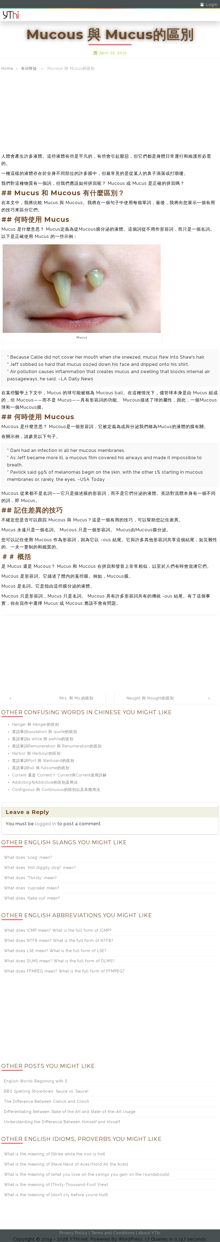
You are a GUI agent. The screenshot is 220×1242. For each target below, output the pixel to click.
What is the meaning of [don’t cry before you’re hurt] (56, 1195)
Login (211, 4)
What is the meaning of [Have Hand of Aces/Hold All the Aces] (66, 1164)
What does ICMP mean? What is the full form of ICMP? (58, 930)
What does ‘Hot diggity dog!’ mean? (40, 867)
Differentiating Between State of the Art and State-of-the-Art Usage (69, 1112)
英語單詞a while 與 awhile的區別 (43, 739)
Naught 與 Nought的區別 (150, 698)
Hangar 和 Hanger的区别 (35, 724)
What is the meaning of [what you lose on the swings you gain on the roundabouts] (86, 1174)
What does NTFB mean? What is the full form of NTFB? (58, 940)
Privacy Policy (73, 1233)
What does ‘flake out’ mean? (32, 898)
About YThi (149, 1233)
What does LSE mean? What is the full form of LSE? (55, 951)
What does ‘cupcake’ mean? (32, 888)
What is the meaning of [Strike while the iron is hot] (54, 1154)
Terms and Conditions (113, 1233)
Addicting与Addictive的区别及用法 (45, 782)
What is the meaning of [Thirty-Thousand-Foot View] (56, 1184)
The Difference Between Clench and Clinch (46, 1101)
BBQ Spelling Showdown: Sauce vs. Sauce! (46, 1091)
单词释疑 (29, 68)
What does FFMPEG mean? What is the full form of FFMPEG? (64, 971)
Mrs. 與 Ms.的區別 (76, 698)
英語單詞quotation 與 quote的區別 (44, 731)
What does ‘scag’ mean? (28, 857)
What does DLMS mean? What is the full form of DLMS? (59, 961)
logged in (45, 823)
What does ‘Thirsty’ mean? (30, 878)
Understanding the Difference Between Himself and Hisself (62, 1122)
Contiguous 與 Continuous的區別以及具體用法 (56, 789)
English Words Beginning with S (35, 1081)
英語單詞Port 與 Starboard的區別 (43, 760)
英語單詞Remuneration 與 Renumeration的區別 (57, 746)
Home (7, 68)
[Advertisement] (110, 112)
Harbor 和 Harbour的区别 (36, 753)
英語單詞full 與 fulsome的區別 (40, 768)
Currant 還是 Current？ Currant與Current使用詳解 (59, 775)
